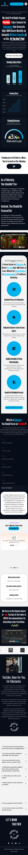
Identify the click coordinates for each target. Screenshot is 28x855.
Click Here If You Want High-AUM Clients (14, 407)
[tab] (14, 441)
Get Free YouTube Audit (14, 56)
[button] (25, 4)
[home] (5, 4)
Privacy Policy (14, 851)
